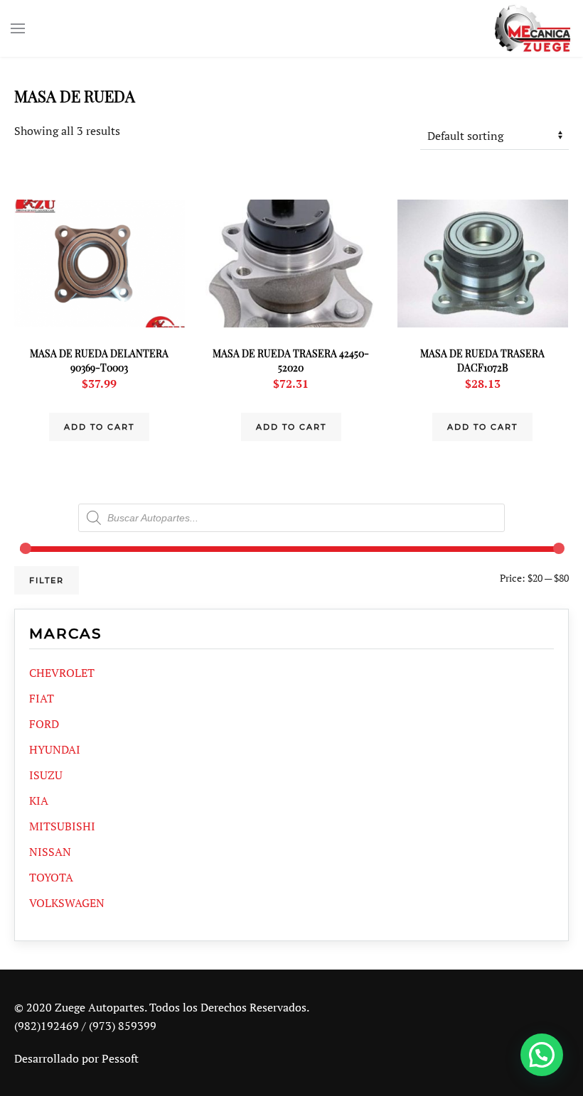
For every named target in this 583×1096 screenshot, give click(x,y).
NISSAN (50, 851)
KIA (38, 800)
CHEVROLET (62, 672)
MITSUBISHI (62, 826)
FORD (44, 724)
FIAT (41, 698)
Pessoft (120, 1058)
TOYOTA (51, 877)
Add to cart (99, 427)
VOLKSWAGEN (67, 903)
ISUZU (46, 775)
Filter (46, 580)
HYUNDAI (54, 749)
